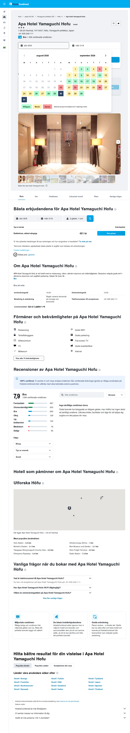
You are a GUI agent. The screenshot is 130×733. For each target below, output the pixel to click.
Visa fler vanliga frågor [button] (52, 598)
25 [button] (30, 93)
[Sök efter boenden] (4, 17)
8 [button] (54, 75)
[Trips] (4, 40)
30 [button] (61, 93)
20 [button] (42, 87)
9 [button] (60, 75)
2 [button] (60, 69)
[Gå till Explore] (4, 33)
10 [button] (24, 81)
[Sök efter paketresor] (4, 27)
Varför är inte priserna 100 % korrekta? (32, 717)
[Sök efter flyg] (4, 11)
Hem (19, 16)
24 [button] (24, 93)
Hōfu (59, 16)
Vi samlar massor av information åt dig (32, 713)
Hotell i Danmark (21, 689)
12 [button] (36, 81)
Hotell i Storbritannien (23, 685)
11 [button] (30, 81)
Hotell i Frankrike (21, 682)
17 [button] (24, 87)
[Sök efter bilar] (4, 22)
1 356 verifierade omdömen (39, 37)
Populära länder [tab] (22, 665)
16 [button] (61, 81)
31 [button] (24, 99)
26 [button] (36, 93)
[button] (4, 4)
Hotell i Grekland (58, 685)
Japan (27, 16)
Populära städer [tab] (41, 665)
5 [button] (36, 75)
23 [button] (61, 87)
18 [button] (30, 87)
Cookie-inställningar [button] (21, 250)
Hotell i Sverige (20, 678)
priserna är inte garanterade (69, 701)
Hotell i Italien (57, 689)
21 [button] (48, 87)
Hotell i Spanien (95, 685)
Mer (15, 278)
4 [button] (30, 75)
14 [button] (48, 81)
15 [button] (55, 81)
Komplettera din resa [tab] (63, 665)
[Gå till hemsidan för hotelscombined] (19, 4)
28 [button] (48, 93)
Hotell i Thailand (95, 689)
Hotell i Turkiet (57, 678)
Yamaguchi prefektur (44, 16)
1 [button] (54, 69)
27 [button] (42, 93)
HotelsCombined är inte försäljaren (30, 708)
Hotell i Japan (94, 682)
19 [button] (36, 87)
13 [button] (42, 81)
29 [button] (55, 93)
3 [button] (24, 75)
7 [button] (48, 75)
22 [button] (55, 87)
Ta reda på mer (85, 241)
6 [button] (42, 75)
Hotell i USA (56, 682)
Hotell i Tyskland (95, 678)
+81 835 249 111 (25, 33)
